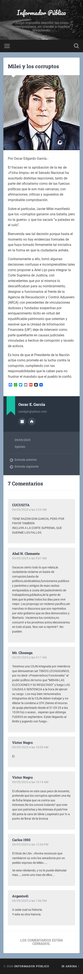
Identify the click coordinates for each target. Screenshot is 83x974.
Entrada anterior (26, 459)
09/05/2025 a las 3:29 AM (29, 509)
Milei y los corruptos (33, 66)
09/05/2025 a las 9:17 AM (29, 657)
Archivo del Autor (22, 421)
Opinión (20, 446)
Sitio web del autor (32, 421)
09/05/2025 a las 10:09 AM (30, 747)
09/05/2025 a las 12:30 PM (30, 844)
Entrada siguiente (27, 466)
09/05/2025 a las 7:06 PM (29, 900)
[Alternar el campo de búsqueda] (76, 46)
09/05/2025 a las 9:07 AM (29, 558)
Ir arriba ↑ (71, 966)
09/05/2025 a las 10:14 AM (30, 782)
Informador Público (41, 12)
